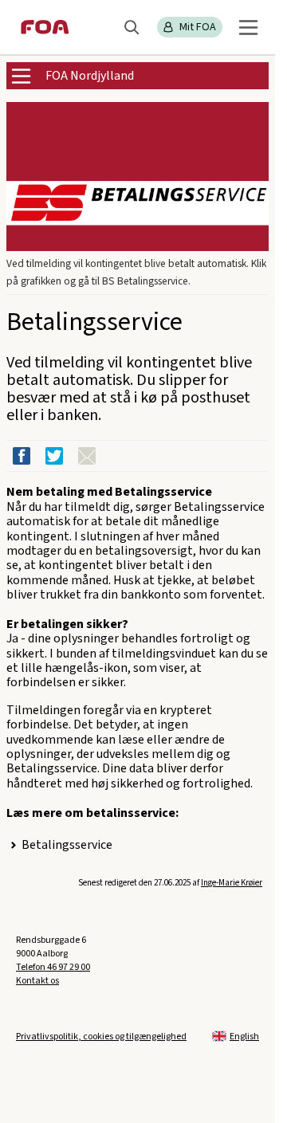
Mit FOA (197, 27)
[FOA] (45, 27)
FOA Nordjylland (89, 75)
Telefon (53, 967)
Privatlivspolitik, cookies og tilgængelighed (101, 1036)
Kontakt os (37, 981)
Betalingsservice (67, 845)
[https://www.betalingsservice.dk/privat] (137, 176)
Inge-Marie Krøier (231, 883)
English (244, 1036)
